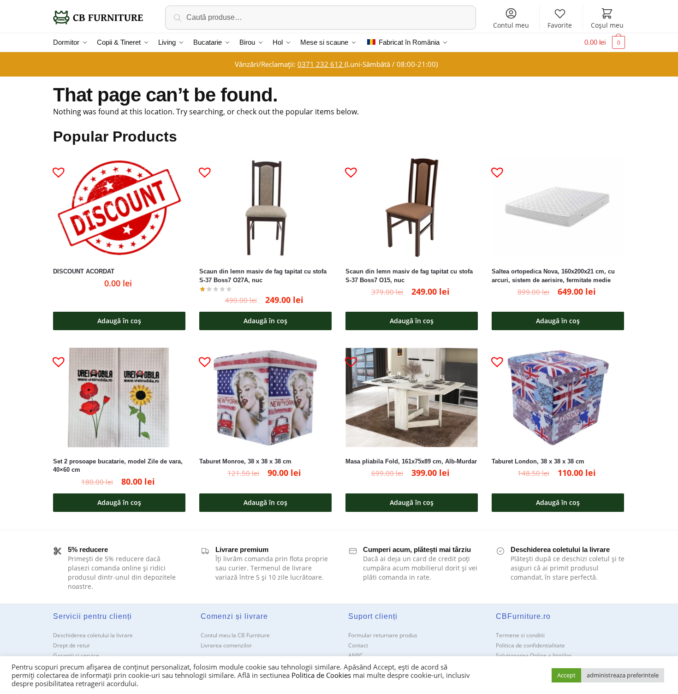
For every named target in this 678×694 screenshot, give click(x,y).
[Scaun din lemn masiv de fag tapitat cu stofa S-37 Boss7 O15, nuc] (411, 207)
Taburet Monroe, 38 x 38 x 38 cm (245, 461)
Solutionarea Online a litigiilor (533, 655)
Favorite (559, 25)
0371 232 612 (321, 64)
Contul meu (511, 25)
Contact (358, 645)
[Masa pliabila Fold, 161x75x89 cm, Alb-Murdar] (411, 397)
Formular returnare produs (382, 635)
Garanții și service (76, 655)
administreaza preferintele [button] (623, 675)
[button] (55, 168)
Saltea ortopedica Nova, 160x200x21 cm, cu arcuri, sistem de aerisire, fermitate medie (553, 276)
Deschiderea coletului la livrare (93, 635)
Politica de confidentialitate (530, 645)
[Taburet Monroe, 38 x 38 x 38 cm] (265, 397)
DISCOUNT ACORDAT (83, 271)
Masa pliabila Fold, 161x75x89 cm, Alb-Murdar (411, 461)
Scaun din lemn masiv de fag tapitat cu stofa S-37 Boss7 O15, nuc (409, 276)
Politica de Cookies (321, 675)
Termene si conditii (520, 635)
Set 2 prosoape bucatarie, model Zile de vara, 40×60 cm (118, 466)
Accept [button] (566, 675)
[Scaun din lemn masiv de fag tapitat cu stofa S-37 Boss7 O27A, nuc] (265, 207)
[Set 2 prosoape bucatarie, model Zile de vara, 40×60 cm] (119, 397)
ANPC (355, 655)
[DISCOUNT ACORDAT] (119, 207)
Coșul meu (607, 25)
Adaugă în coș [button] (119, 320)
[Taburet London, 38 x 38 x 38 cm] (558, 397)
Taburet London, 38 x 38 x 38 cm (538, 461)
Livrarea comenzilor (226, 645)
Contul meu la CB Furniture (235, 635)
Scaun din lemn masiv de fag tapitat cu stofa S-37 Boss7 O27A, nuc (263, 276)
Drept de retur (71, 645)
